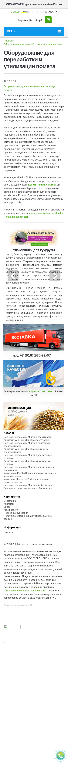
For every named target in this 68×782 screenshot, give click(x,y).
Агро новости (11, 510)
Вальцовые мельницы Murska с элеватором (27, 437)
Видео (7, 507)
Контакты (9, 504)
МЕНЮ (12, 31)
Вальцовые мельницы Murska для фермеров (28, 485)
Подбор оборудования (16, 513)
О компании (10, 501)
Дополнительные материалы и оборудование (28, 488)
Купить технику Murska (42, 184)
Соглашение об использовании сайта (26, 590)
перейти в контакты (41, 391)
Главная (8, 40)
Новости (8, 532)
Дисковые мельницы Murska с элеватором (26, 440)
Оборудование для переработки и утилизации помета (33, 44)
